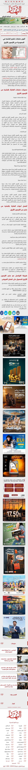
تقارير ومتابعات (6, 26)
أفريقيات (20, 756)
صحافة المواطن (8, 740)
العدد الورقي (20, 754)
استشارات (20, 744)
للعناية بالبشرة (6, 78)
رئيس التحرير (20, 749)
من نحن (20, 761)
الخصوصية (14, 763)
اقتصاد (7, 730)
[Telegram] (14, 313)
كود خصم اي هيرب (21, 259)
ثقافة (20, 735)
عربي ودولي (13, 26)
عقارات (20, 758)
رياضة (18, 26)
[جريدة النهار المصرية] (14, 20)
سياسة (7, 742)
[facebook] (22, 1)
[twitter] (19, 1)
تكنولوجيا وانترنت (20, 742)
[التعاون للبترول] (14, 465)
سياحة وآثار (8, 758)
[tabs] (6, 1)
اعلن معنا (7, 761)
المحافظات (8, 735)
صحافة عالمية (20, 751)
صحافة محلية (7, 749)
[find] (11, 1)
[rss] (14, 1)
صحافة (20, 740)
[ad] (14, 345)
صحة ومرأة (8, 744)
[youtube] (17, 1)
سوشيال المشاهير (20, 747)
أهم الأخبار (22, 26)
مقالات (20, 737)
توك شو (7, 747)
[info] (8, 1)
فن (7, 733)
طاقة (8, 754)
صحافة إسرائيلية (8, 751)
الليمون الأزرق (13, 67)
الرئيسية (20, 726)
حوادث (20, 733)
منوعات (24, 33)
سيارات (7, 756)
